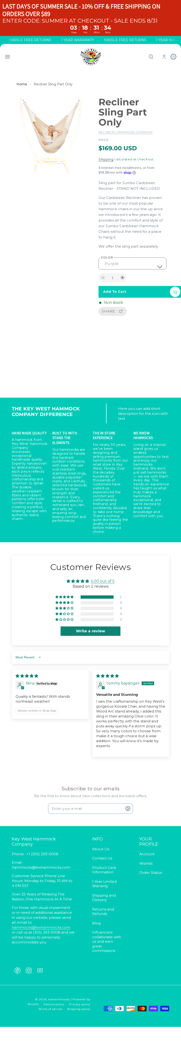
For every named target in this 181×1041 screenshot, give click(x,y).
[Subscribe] (128, 808)
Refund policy (54, 1004)
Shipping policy (79, 1009)
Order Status (150, 872)
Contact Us (102, 858)
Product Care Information (104, 870)
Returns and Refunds (103, 911)
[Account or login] (164, 57)
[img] (27, 676)
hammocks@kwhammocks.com (41, 927)
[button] (7, 56)
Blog (96, 923)
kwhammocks (59, 999)
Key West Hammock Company (126, 132)
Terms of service (50, 1009)
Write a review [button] (90, 631)
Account (147, 854)
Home (21, 84)
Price (104, 140)
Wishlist (146, 863)
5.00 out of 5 (103, 581)
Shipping (106, 159)
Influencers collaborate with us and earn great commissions (106, 941)
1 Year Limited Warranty (104, 883)
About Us (100, 849)
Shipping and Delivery (104, 897)
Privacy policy (79, 1004)
